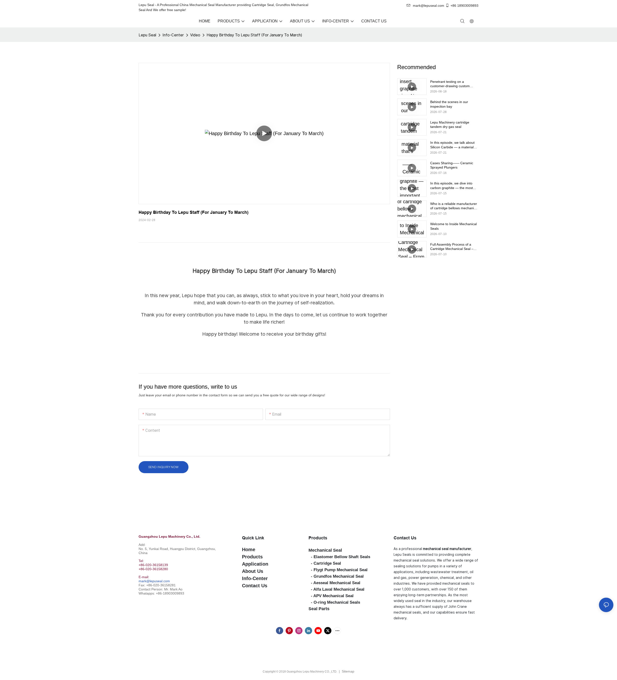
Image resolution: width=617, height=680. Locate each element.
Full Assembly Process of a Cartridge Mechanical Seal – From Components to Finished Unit (453, 246)
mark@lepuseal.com (154, 581)
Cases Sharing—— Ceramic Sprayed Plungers (451, 165)
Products (317, 537)
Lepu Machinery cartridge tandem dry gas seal (449, 124)
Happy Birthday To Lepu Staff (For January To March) (254, 35)
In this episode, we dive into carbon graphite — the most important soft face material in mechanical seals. (453, 185)
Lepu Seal (147, 35)
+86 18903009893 (464, 5)
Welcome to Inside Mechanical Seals (453, 226)
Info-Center (173, 35)
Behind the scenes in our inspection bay (449, 104)
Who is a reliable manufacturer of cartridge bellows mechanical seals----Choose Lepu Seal (454, 206)
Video (195, 35)
